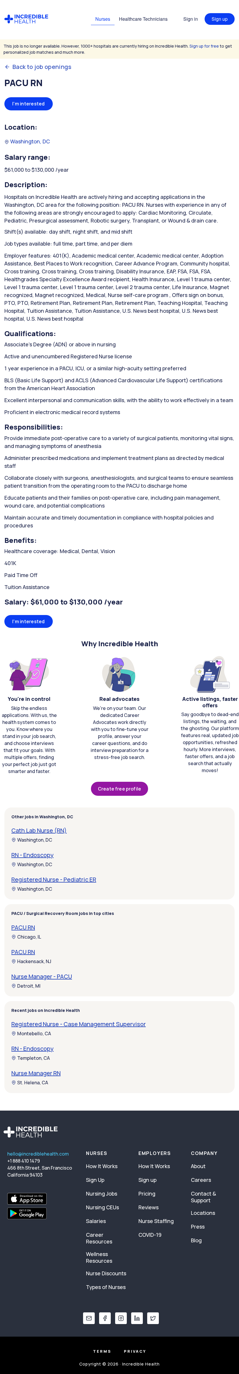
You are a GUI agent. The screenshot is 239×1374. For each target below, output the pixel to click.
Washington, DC (29, 141)
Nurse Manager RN (36, 1073)
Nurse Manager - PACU (41, 976)
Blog (196, 1240)
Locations (203, 1212)
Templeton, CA (33, 1058)
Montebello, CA (34, 1033)
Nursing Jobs (101, 1193)
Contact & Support (203, 1197)
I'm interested (28, 103)
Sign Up (95, 1179)
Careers (201, 1179)
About (198, 1166)
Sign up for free (204, 46)
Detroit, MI (29, 986)
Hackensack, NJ (34, 961)
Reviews (148, 1207)
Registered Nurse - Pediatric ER (53, 879)
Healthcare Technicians (143, 18)
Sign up (220, 18)
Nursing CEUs (102, 1207)
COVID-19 (149, 1234)
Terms (102, 1351)
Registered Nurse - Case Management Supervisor (78, 1024)
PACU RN (23, 927)
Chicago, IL (29, 937)
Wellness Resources (99, 1257)
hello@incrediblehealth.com (38, 1154)
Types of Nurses (106, 1286)
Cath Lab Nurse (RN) (39, 830)
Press (198, 1226)
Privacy (135, 1351)
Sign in (190, 18)
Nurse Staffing (156, 1220)
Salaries (96, 1220)
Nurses (102, 18)
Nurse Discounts (106, 1273)
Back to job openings (42, 66)
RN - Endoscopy (32, 855)
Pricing (146, 1193)
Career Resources (99, 1238)
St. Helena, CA (32, 1082)
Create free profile (119, 789)
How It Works (101, 1166)
